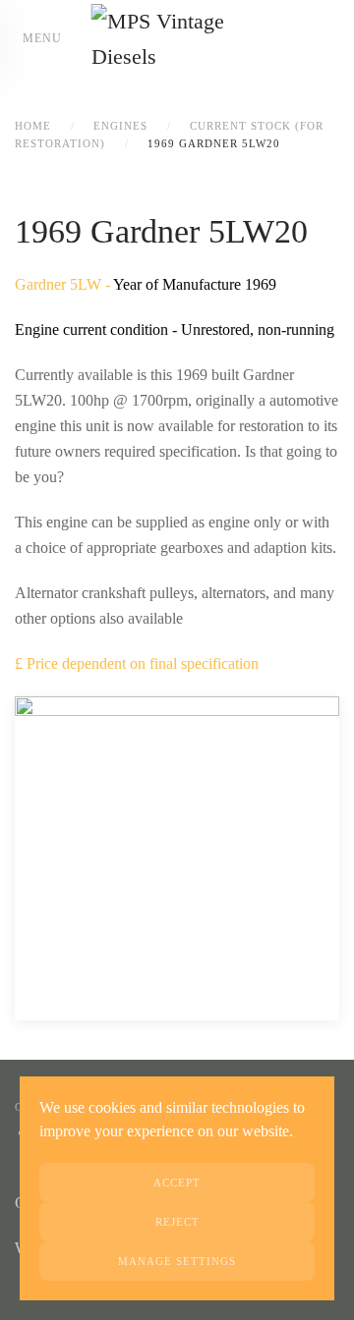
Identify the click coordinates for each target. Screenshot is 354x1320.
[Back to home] (177, 39)
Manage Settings (177, 1261)
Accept (177, 1182)
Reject (177, 1222)
